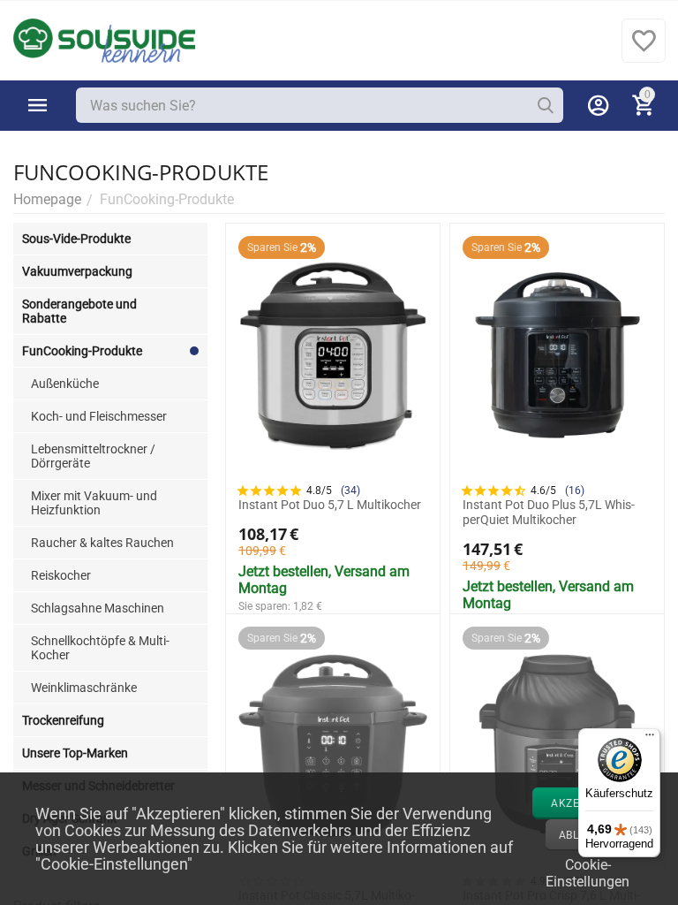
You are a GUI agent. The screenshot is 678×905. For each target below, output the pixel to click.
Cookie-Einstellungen (587, 871)
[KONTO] (598, 105)
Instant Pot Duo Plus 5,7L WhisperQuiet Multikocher (549, 512)
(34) (350, 490)
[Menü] (649, 738)
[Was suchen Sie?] (545, 105)
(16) (574, 490)
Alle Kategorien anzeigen (38, 105)
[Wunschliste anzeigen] (643, 50)
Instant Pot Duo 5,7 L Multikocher (329, 505)
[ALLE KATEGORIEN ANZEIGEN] (38, 105)
